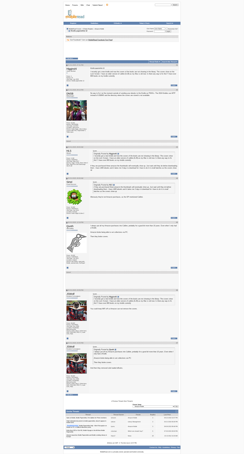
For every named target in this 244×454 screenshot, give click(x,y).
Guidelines (94, 23)
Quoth (69, 226)
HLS (68, 150)
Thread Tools (154, 62)
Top (178, 447)
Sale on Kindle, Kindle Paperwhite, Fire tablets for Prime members (86, 418)
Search (169, 23)
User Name (150, 28)
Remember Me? (173, 29)
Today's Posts (144, 23)
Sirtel (69, 182)
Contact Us (153, 447)
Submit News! (98, 5)
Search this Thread (169, 62)
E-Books (117, 23)
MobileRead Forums (75, 29)
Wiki (82, 5)
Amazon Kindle (99, 29)
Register (73, 23)
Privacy (173, 447)
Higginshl (71, 68)
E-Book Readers (88, 29)
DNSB (69, 93)
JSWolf (70, 293)
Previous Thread (117, 401)
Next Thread (128, 401)
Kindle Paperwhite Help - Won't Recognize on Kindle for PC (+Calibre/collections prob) (86, 426)
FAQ (159, 447)
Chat (88, 5)
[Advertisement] (122, 49)
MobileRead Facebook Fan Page (100, 40)
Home (67, 5)
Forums (75, 5)
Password (150, 31)
